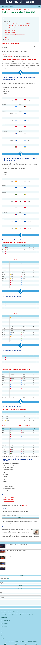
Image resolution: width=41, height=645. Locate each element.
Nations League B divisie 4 (10, 32)
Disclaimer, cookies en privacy (32, 641)
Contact (2, 635)
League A (25, 644)
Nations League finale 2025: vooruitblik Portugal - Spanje (19, 567)
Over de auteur (7, 39)
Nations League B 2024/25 (9, 497)
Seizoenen (7, 35)
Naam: (1, 592)
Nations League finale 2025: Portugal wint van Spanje (18, 550)
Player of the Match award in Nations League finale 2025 (18, 556)
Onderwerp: (2, 597)
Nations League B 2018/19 (9, 502)
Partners (2, 638)
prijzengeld (10, 56)
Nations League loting (4, 626)
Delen (6, 37)
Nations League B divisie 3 (10, 30)
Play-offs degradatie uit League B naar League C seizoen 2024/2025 (17, 25)
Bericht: (1, 599)
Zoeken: (1, 582)
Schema (15, 644)
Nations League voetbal (4, 618)
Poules (36, 644)
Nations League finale (4, 623)
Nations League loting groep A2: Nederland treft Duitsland (19, 544)
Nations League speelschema (5, 620)
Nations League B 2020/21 (9, 501)
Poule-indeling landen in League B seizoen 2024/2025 (14, 34)
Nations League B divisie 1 (10, 27)
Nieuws (2, 632)
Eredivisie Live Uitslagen (4, 578)
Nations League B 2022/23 (9, 499)
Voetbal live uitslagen (3, 576)
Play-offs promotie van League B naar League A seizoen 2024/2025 (17, 23)
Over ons (2, 633)
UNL (5, 644)
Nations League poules (4, 628)
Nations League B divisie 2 (10, 28)
